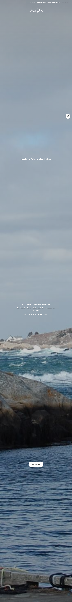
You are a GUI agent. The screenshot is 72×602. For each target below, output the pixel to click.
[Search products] (68, 116)
